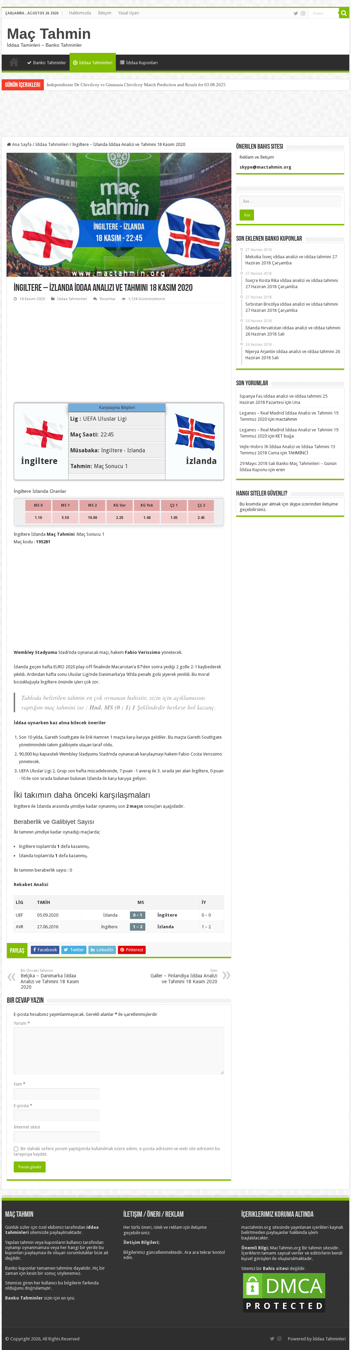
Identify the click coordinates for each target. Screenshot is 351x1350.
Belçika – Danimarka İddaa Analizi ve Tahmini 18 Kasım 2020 (50, 979)
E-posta (23, 1105)
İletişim (104, 13)
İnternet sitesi (27, 1127)
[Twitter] (296, 13)
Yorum (22, 1023)
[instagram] (303, 13)
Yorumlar (108, 299)
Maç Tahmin (49, 33)
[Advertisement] (175, 114)
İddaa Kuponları (142, 62)
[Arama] (344, 13)
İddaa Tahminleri (95, 62)
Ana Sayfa (14, 62)
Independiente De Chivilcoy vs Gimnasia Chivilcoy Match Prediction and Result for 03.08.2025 (136, 84)
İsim (19, 1084)
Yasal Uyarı (128, 13)
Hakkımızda (80, 13)
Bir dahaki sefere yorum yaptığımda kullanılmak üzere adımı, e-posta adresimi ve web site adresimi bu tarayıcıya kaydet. (117, 1151)
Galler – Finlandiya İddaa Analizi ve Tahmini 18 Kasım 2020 (183, 976)
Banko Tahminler (49, 62)
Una (296, 402)
